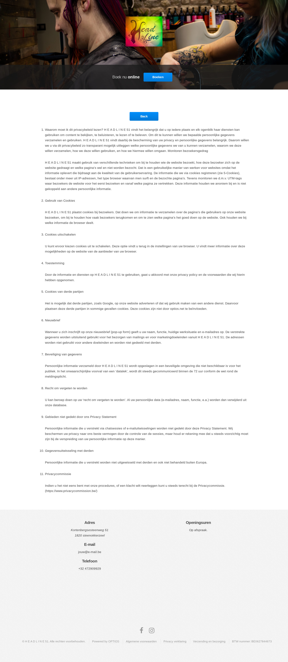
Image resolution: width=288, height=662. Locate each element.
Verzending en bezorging (209, 641)
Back (144, 116)
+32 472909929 (89, 568)
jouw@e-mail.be (89, 552)
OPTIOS (113, 641)
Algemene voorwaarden (141, 641)
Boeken (158, 77)
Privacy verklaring (175, 641)
